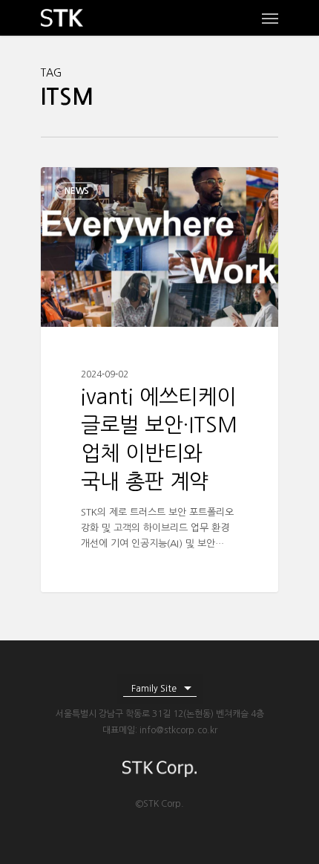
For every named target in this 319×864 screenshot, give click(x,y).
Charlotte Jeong (104, 184)
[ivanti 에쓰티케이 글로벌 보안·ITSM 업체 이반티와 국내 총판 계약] (159, 379)
